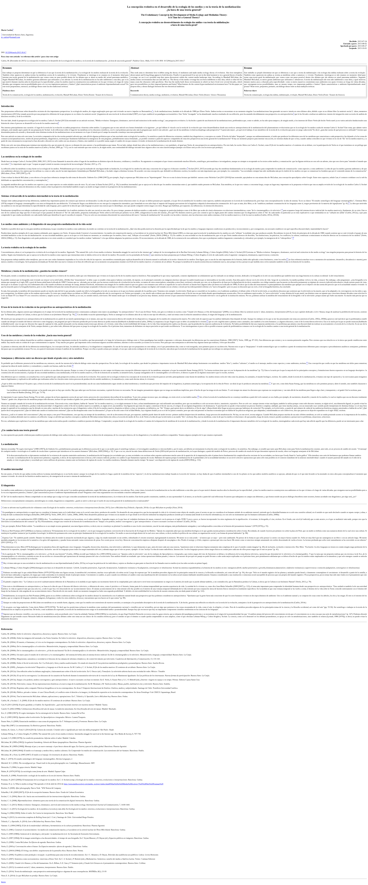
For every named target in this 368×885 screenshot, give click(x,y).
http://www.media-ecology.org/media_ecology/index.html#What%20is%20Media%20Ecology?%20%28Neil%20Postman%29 (113, 784)
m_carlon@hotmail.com (10, 37)
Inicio (3, 882)
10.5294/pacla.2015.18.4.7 (15, 52)
